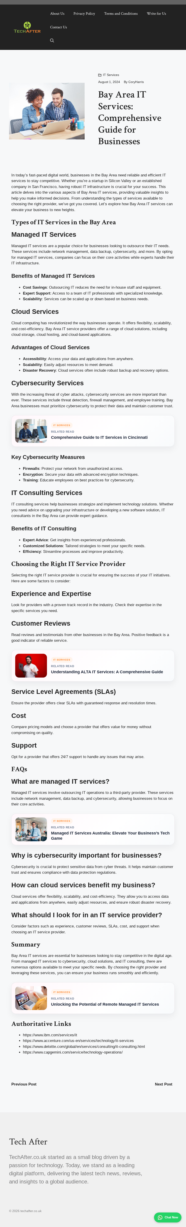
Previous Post (24, 1084)
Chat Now (171, 1217)
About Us (57, 13)
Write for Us (156, 13)
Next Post (163, 1084)
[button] (52, 41)
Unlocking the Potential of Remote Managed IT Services (105, 1004)
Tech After (28, 1142)
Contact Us (58, 27)
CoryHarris (136, 82)
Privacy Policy (84, 13)
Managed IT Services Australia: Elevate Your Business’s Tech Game (110, 836)
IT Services (111, 75)
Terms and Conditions (121, 13)
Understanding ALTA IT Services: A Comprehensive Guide (107, 672)
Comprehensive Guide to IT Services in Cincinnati (99, 437)
